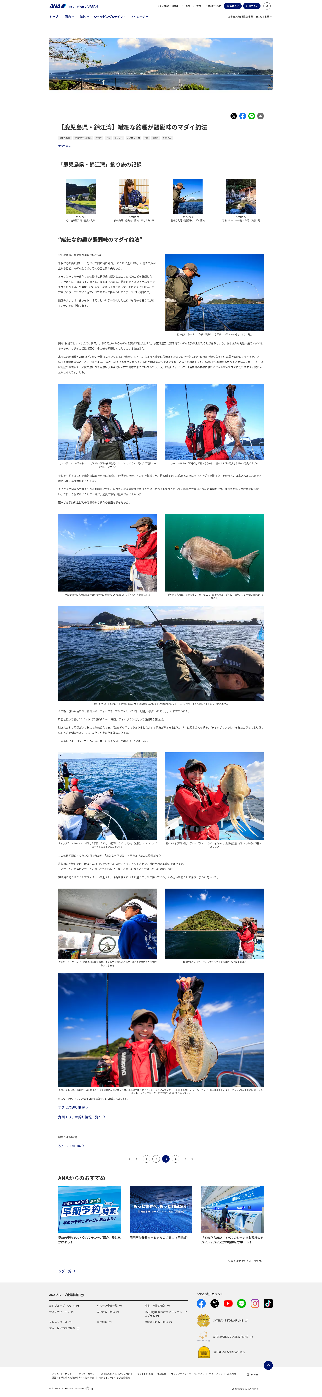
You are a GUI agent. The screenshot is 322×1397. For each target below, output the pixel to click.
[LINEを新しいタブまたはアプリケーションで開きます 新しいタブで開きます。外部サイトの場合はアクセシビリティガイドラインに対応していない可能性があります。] (241, 1303)
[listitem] (233, 116)
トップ (53, 16)
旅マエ (168, 137)
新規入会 (234, 5)
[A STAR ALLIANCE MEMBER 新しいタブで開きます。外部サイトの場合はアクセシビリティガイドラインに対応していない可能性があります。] (71, 1388)
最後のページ (191, 1159)
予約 (187, 5)
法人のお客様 (262, 16)
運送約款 (231, 1374)
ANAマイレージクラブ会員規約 (114, 1378)
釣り (99, 137)
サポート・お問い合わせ (208, 5)
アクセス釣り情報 (71, 1107)
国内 (68, 16)
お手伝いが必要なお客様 (240, 16)
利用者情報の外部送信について (116, 1374)
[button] (267, 5)
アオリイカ (134, 137)
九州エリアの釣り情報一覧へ (80, 1116)
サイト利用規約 (145, 1374)
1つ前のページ (136, 1159)
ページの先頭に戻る (268, 1365)
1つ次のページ (185, 1159)
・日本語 (170, 5)
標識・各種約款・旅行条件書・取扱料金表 (73, 1378)
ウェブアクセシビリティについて (187, 1374)
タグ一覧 (65, 1271)
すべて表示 (64, 146)
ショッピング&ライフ (108, 16)
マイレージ (137, 16)
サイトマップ (215, 1374)
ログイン (253, 5)
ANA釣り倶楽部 (83, 137)
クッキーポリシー (88, 1374)
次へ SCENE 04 (69, 1145)
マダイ (119, 137)
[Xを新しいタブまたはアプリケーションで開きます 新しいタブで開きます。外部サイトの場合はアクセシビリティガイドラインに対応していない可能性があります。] (214, 1303)
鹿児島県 (65, 137)
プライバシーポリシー (63, 1374)
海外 (83, 16)
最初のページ (130, 1159)
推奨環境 (161, 1374)
